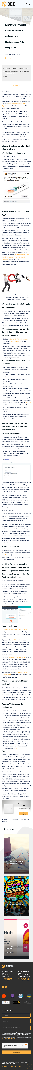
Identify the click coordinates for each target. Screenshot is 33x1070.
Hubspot (4, 819)
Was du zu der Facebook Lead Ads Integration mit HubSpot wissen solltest (16, 72)
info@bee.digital (7, 978)
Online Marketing (24, 819)
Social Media (5, 821)
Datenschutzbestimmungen (8, 1038)
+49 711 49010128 (24, 980)
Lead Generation (13, 819)
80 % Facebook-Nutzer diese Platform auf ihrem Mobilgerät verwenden (15, 257)
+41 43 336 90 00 (7, 980)
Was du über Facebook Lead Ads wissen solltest (16, 68)
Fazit (5, 76)
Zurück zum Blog (16, 85)
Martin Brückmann (10, 54)
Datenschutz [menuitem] (5, 1066)
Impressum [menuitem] (13, 1066)
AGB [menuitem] (20, 1066)
